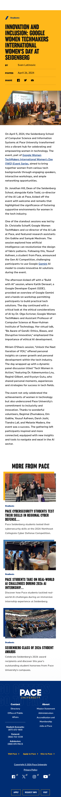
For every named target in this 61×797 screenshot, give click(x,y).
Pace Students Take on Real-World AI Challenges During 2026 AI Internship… (29, 583)
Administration (45, 713)
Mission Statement (46, 709)
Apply (16, 792)
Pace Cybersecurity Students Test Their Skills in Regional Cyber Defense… (29, 515)
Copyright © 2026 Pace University (30, 764)
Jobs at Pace (45, 726)
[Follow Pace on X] (24, 776)
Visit (45, 792)
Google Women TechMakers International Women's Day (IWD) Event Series (29, 159)
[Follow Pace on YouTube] (46, 776)
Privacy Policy (30, 770)
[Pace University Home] (30, 694)
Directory (15, 709)
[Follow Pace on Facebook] (14, 776)
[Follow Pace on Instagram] (35, 776)
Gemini (42, 263)
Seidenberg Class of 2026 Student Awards (29, 649)
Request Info (31, 792)
